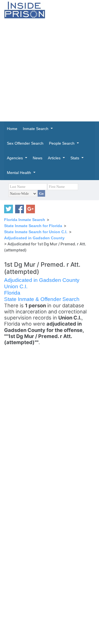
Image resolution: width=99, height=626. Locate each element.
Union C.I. (16, 286)
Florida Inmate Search (24, 219)
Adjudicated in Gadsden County (34, 238)
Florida (12, 293)
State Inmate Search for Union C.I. (35, 232)
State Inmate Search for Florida (33, 226)
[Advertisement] (49, 70)
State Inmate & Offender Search (41, 299)
